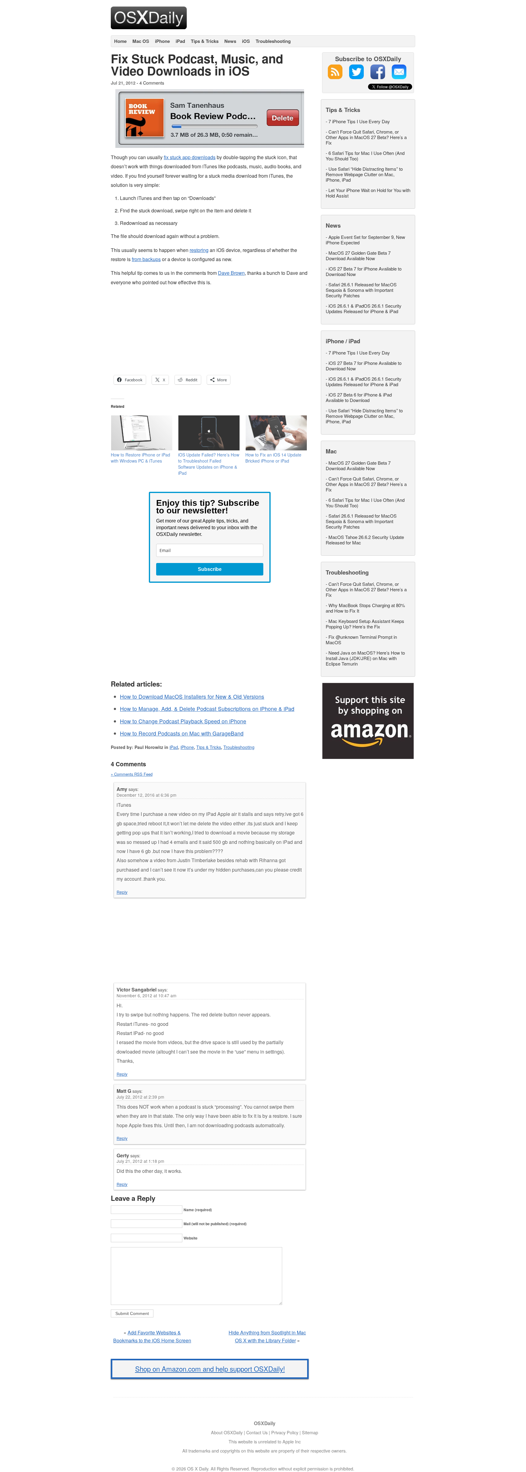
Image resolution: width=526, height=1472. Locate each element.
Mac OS (140, 41)
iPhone (162, 41)
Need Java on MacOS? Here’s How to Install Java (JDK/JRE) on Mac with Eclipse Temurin (365, 658)
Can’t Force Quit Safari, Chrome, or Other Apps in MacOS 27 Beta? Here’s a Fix (366, 137)
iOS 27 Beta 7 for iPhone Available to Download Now (364, 271)
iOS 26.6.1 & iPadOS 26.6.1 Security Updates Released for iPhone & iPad (364, 308)
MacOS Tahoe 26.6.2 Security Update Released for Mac (365, 540)
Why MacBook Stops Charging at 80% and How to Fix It (365, 608)
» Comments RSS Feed (132, 774)
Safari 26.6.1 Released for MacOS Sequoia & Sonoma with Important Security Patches (361, 290)
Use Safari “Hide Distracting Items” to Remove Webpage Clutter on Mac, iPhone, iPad (364, 174)
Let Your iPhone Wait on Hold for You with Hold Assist (368, 193)
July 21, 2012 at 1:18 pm (140, 1161)
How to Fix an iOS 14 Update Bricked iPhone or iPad (273, 458)
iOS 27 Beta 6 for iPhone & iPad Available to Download (359, 397)
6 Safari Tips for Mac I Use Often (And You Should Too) (365, 156)
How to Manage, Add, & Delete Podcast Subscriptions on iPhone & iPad (207, 708)
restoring (199, 249)
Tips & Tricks (205, 41)
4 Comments (151, 82)
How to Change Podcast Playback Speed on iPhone (183, 721)
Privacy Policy (284, 1432)
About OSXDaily (227, 1432)
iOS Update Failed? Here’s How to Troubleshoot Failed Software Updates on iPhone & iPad (208, 464)
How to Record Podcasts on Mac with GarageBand (182, 733)
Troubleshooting (273, 41)
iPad (180, 41)
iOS (246, 41)
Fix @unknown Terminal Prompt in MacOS (361, 639)
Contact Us (257, 1432)
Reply (122, 892)
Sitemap (310, 1432)
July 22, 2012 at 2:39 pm (140, 1097)
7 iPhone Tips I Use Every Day (359, 121)
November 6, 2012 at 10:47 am (146, 995)
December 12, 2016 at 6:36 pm (146, 795)
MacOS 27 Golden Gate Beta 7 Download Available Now (358, 255)
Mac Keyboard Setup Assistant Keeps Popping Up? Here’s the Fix (365, 624)
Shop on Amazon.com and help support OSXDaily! (210, 1368)
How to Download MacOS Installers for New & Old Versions (192, 696)
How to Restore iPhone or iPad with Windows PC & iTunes (140, 458)
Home (120, 41)
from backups (146, 259)
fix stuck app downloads (190, 157)
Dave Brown (231, 272)
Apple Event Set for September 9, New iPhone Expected (365, 240)
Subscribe (210, 569)
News (230, 41)
